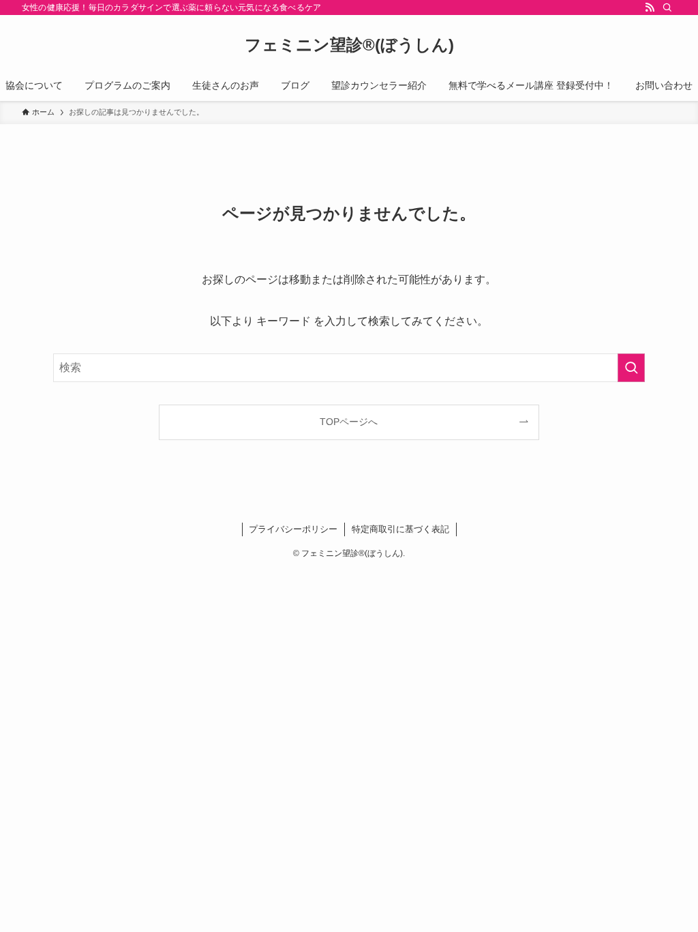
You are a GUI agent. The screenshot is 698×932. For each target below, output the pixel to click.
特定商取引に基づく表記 (400, 529)
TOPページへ (349, 421)
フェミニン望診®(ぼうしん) (349, 45)
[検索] (667, 7)
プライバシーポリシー (293, 529)
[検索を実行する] (631, 367)
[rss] (649, 7)
